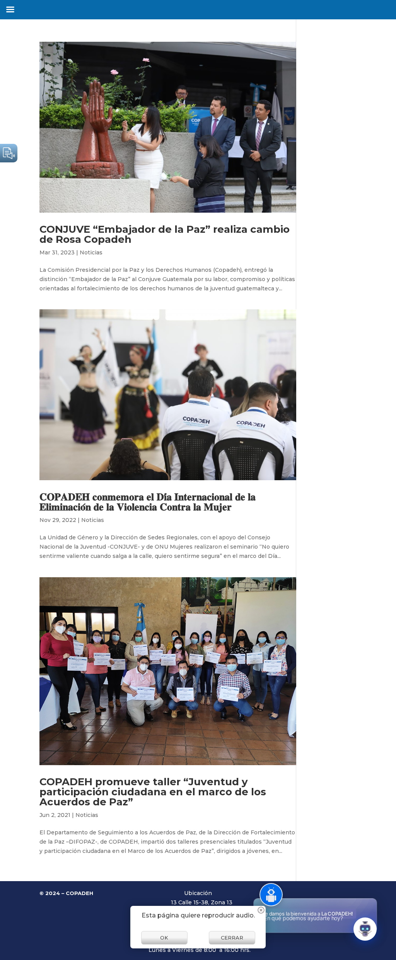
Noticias (91, 252)
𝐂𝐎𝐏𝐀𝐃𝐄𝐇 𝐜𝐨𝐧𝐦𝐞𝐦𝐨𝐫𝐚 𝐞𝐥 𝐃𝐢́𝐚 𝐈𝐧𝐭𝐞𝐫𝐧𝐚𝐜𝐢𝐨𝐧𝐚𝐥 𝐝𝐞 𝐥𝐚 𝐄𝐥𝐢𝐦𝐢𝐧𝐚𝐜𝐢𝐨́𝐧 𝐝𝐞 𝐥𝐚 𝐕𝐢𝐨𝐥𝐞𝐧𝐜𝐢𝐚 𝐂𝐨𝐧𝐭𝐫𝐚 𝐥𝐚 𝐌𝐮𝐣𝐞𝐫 (147, 502)
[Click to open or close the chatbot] (365, 929)
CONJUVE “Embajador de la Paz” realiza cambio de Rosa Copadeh (164, 234)
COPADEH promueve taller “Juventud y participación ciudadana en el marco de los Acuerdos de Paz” (152, 792)
